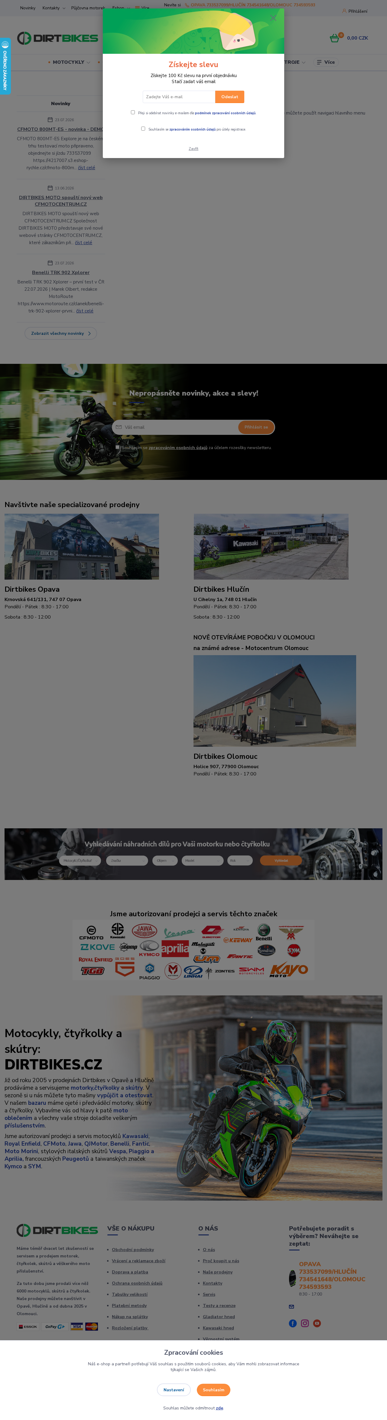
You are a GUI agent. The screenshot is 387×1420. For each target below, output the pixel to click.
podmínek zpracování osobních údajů (225, 113)
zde (219, 1408)
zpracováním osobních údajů (192, 129)
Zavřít (193, 148)
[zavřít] (273, 18)
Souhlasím (213, 1390)
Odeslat (229, 97)
